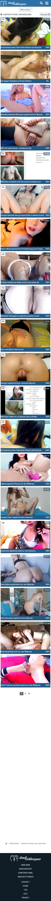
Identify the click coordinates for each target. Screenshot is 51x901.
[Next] (29, 693)
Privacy (25, 898)
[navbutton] (47, 3)
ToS (25, 890)
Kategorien (14, 844)
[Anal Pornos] (13, 3)
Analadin (25, 865)
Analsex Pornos (25, 877)
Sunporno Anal (25, 873)
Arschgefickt (25, 869)
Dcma (25, 886)
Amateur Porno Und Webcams (33, 844)
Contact (25, 882)
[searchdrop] (41, 3)
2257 (25, 894)
